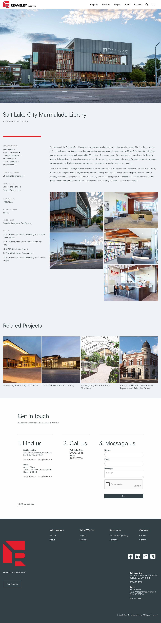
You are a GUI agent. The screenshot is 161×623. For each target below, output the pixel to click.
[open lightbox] (77, 212)
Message (108, 468)
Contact (142, 540)
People (117, 4)
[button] (153, 5)
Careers (142, 535)
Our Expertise (12, 584)
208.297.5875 (76, 458)
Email (106, 459)
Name (107, 450)
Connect (138, 4)
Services (106, 4)
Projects (94, 4)
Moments (113, 540)
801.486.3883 (76, 453)
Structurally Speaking (118, 535)
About (127, 4)
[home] (19, 4)
